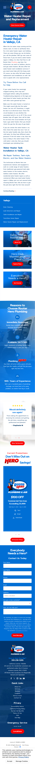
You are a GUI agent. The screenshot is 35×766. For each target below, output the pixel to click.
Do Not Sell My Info (17, 711)
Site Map (17, 718)
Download (19, 518)
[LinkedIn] (21, 678)
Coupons (17, 693)
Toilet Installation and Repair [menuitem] (12, 215)
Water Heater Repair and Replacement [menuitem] (15, 222)
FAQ (17, 715)
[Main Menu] (4, 7)
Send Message (17, 635)
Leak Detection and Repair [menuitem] (11, 211)
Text (18, 510)
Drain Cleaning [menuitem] (8, 207)
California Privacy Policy (17, 709)
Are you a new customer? (11, 600)
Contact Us (17, 698)
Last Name (6, 570)
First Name (6, 562)
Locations (17, 731)
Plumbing (14, 62)
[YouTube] (24, 678)
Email (19, 514)
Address (6, 592)
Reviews (17, 691)
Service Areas (17, 696)
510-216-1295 (17, 660)
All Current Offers (17, 539)
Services (17, 689)
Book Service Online (17, 25)
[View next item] (18, 438)
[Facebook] (11, 678)
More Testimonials (17, 443)
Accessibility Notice (17, 706)
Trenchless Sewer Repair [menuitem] (11, 218)
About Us (17, 687)
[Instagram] (17, 678)
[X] (14, 678)
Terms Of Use (17, 713)
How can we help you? (10, 607)
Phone (5, 577)
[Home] (17, 7)
